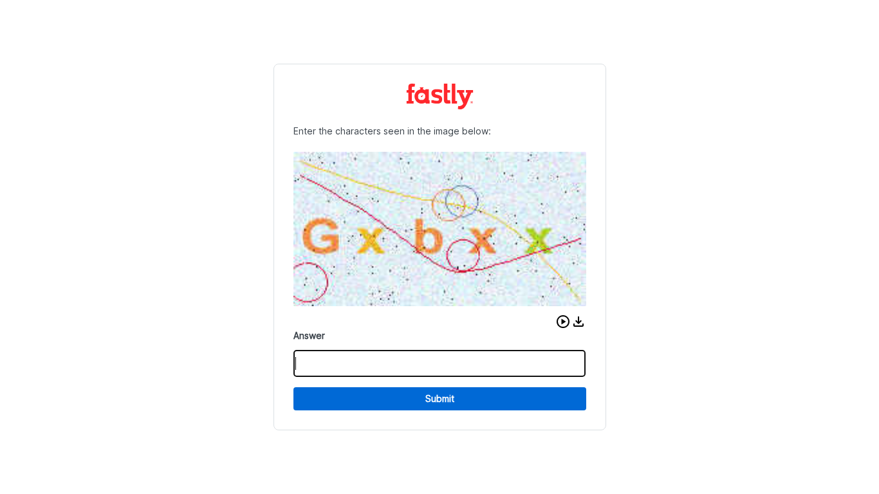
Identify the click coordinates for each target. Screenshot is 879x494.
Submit (439, 398)
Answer (309, 335)
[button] (563, 321)
